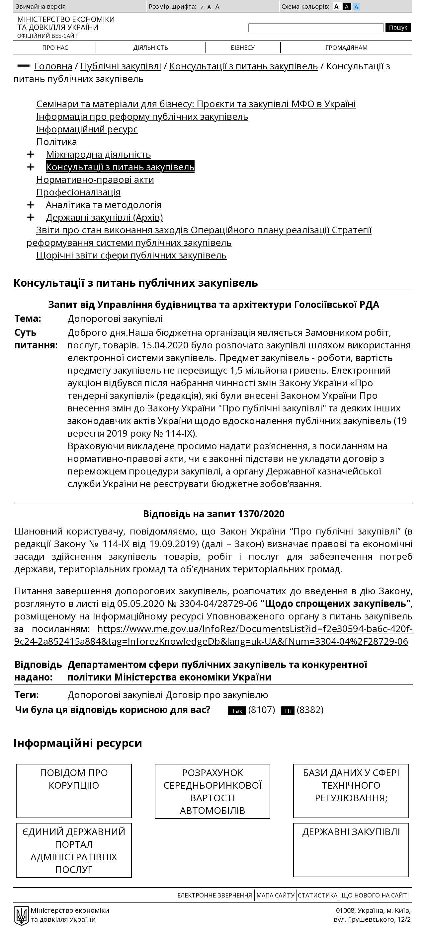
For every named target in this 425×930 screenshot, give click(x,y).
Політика (56, 141)
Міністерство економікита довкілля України (66, 26)
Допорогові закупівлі (116, 694)
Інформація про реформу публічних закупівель (142, 116)
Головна (53, 65)
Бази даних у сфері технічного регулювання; (351, 785)
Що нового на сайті (375, 895)
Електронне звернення (214, 895)
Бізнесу (243, 47)
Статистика (317, 895)
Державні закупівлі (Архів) (104, 217)
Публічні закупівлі (120, 65)
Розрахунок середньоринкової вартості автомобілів (212, 791)
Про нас (55, 47)
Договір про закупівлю (216, 694)
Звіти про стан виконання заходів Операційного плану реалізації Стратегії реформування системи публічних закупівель (199, 236)
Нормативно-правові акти (95, 179)
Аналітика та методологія (104, 204)
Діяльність (150, 47)
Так (237, 711)
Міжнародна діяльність (98, 154)
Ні (288, 711)
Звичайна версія (41, 6)
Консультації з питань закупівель (243, 65)
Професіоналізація (78, 191)
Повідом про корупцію (74, 778)
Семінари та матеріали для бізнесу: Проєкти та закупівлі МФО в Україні (196, 103)
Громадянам (346, 47)
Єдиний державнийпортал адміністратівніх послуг (74, 850)
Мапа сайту (275, 895)
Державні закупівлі (351, 831)
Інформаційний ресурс (87, 128)
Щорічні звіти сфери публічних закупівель (131, 255)
